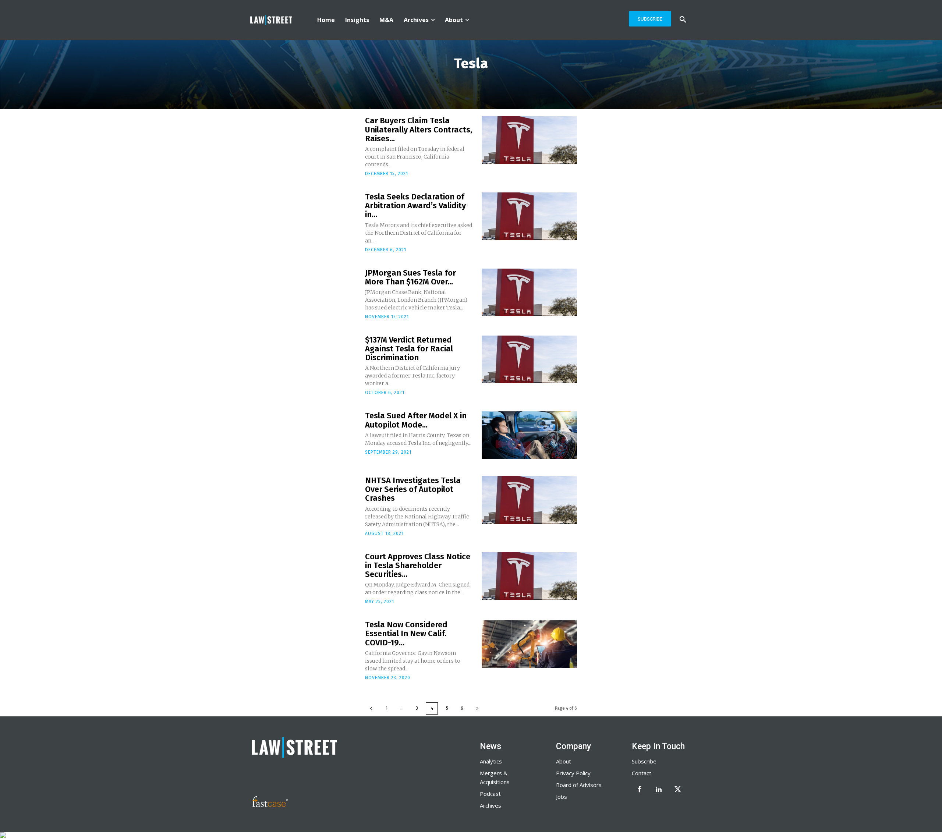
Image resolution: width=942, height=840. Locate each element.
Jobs (561, 796)
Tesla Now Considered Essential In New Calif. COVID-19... (406, 633)
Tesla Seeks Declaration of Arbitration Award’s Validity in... (415, 205)
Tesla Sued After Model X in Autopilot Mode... (416, 420)
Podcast (490, 793)
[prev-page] (371, 708)
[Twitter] (678, 790)
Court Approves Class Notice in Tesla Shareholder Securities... (417, 565)
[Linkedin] (658, 790)
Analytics (491, 761)
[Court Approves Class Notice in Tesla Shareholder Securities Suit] (529, 576)
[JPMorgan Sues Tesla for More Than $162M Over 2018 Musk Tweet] (529, 292)
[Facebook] (639, 790)
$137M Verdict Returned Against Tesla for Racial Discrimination (409, 348)
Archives (490, 805)
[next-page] (477, 708)
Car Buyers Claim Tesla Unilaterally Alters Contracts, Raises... (418, 129)
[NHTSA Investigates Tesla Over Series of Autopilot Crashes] (529, 500)
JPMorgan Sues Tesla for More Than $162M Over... (410, 277)
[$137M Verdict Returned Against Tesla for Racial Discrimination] (529, 359)
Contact (641, 773)
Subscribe (644, 761)
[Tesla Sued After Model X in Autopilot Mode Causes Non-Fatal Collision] (529, 435)
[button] (683, 20)
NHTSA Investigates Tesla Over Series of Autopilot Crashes (413, 489)
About (563, 761)
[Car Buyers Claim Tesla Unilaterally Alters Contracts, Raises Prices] (529, 140)
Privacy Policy (573, 773)
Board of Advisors (579, 784)
